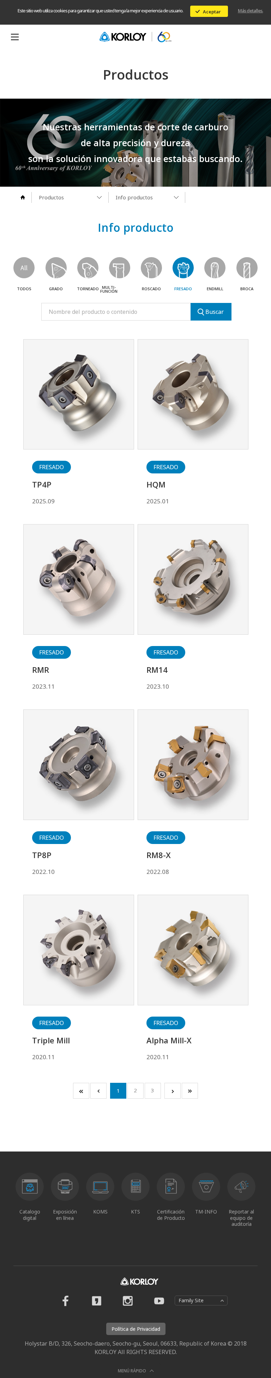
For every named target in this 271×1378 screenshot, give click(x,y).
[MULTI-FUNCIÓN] (119, 267)
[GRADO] (56, 267)
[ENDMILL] (214, 267)
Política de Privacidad (136, 1329)
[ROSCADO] (151, 267)
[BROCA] (247, 267)
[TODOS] (24, 267)
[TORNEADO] (87, 267)
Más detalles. (250, 10)
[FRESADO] (183, 267)
